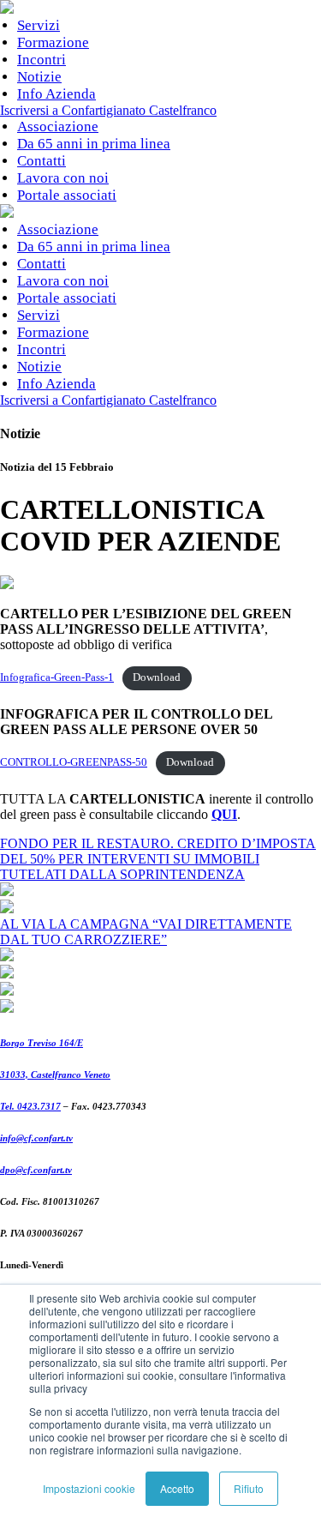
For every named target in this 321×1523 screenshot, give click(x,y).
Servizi (38, 25)
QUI (224, 814)
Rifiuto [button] (249, 1488)
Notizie (39, 77)
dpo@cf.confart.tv (36, 1170)
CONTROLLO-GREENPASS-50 (73, 762)
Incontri (41, 59)
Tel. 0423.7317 (30, 1106)
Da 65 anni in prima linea (93, 143)
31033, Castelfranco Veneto (55, 1074)
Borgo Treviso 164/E (41, 1043)
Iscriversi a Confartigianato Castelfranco (108, 110)
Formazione (53, 42)
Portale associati (66, 195)
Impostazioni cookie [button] (89, 1488)
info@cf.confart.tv (36, 1138)
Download (157, 677)
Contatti (41, 161)
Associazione (57, 126)
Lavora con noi (63, 178)
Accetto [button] (177, 1488)
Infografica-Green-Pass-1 (57, 677)
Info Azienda (56, 94)
